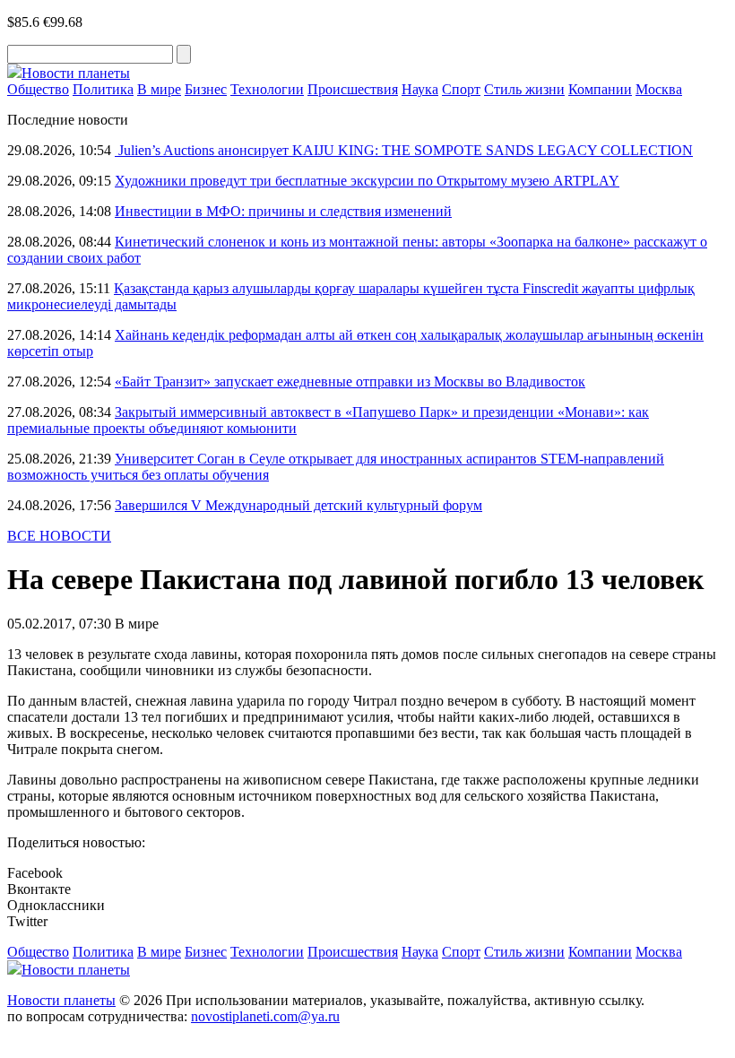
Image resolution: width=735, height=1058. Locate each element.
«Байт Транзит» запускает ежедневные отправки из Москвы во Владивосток (350, 381)
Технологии (267, 89)
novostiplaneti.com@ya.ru (265, 1016)
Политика (103, 89)
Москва (659, 89)
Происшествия (352, 89)
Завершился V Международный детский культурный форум (298, 505)
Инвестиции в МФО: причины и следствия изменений (283, 211)
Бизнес (206, 89)
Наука (420, 89)
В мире (159, 89)
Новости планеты (61, 1000)
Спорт (461, 89)
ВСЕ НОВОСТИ (59, 535)
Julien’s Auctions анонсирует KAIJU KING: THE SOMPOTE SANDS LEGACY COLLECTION (404, 150)
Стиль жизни (524, 89)
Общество (38, 89)
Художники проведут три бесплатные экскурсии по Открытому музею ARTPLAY (367, 180)
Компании (600, 89)
